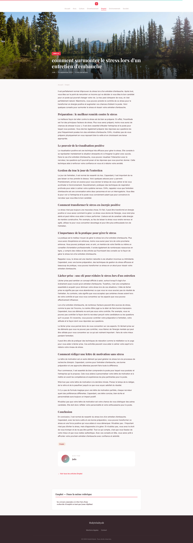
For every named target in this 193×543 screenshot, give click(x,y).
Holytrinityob (96, 522)
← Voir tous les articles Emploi (70, 474)
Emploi (103, 9)
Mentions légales (92, 530)
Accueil (67, 9)
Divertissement (92, 9)
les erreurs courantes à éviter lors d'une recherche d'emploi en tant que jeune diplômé (75, 503)
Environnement (114, 9)
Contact (104, 530)
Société (126, 9)
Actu (74, 9)
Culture (81, 9)
